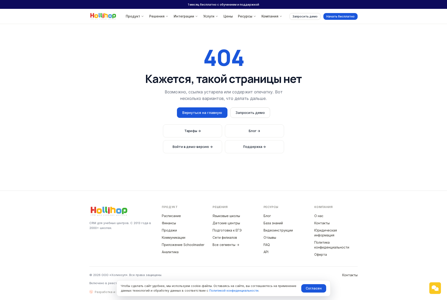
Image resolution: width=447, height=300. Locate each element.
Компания (269, 16)
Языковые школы (226, 216)
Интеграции (184, 16)
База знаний (273, 223)
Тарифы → (192, 131)
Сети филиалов (225, 237)
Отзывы (270, 237)
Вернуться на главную (202, 112)
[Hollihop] (103, 16)
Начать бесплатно (340, 16)
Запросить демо (305, 16)
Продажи (169, 230)
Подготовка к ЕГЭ (227, 230)
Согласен (314, 288)
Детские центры (226, 223)
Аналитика (170, 252)
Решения (157, 16)
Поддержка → (254, 146)
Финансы (169, 223)
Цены (228, 16)
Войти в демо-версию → (193, 146)
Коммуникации (173, 237)
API (266, 252)
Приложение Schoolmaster (183, 245)
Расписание (171, 216)
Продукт (133, 16)
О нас (318, 216)
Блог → (254, 131)
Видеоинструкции (278, 230)
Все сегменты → (226, 245)
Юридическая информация (325, 232)
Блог (267, 216)
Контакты (322, 223)
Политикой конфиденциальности (233, 290)
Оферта (320, 254)
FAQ (267, 245)
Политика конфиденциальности (331, 244)
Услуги (208, 16)
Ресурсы (245, 16)
